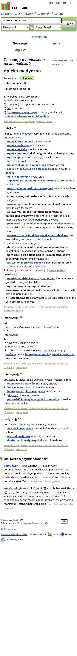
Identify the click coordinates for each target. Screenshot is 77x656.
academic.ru (14, 6)
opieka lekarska (17, 149)
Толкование (11, 77)
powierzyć (13, 223)
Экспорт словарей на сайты (14, 534)
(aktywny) (12, 395)
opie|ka (19, 311)
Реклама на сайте (40, 523)
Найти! (69, 23)
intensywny (11, 334)
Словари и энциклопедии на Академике (32, 14)
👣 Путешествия (9, 529)
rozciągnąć (14, 203)
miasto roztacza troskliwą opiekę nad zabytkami (37, 235)
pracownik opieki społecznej (25, 164)
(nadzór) (12, 243)
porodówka (11, 465)
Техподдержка (24, 523)
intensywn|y (22, 412)
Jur (9, 108)
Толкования (38, 37)
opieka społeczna (16, 116)
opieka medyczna (18, 145)
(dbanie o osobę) (23, 133)
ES (65, 2)
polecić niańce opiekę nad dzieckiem (47, 223)
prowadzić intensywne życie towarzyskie (33, 399)
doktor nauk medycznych (23, 440)
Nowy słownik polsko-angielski (19, 121)
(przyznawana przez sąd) (22, 112)
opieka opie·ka (44, 121)
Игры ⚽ (21, 50)
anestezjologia (13, 488)
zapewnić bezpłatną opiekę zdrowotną (31, 180)
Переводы (21, 43)
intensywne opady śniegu (23, 383)
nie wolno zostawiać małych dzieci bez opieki (36, 262)
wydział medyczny (18, 436)
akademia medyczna (20, 428)
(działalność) (13, 160)
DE (58, 2)
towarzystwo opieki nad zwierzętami (30, 188)
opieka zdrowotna (18, 176)
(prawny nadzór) (56, 270)
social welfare (40, 116)
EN (51, 2)
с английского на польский (62, 62)
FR (71, 2)
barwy (47, 326)
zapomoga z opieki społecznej (39, 168)
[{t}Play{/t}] (24, 83)
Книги (56, 43)
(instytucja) (36, 157)
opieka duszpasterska (21, 141)
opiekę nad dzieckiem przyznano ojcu (31, 278)
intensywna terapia (37, 354)
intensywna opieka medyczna (26, 391)
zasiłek (11, 168)
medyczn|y (21, 449)
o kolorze (49, 350)
